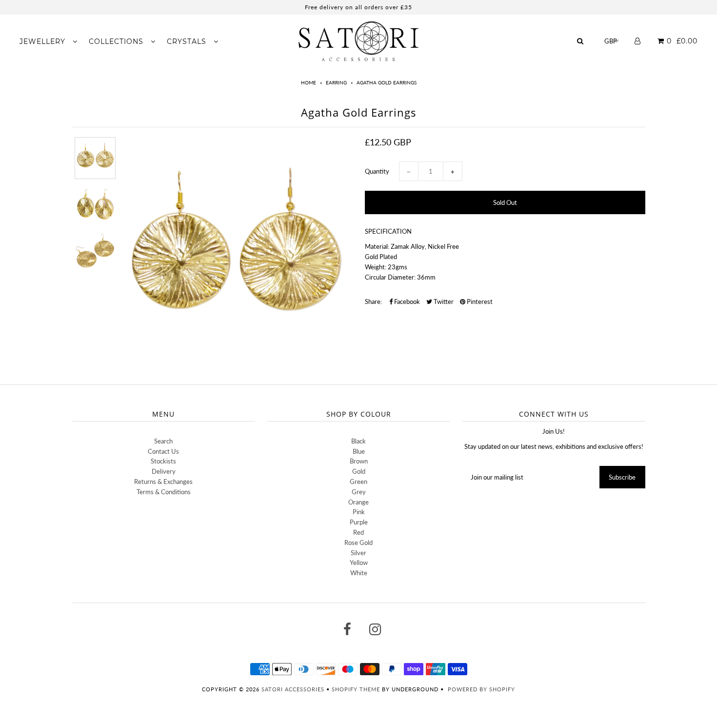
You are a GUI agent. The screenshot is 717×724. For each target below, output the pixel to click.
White (358, 573)
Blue (359, 451)
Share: (373, 301)
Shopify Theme (356, 689)
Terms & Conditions (164, 492)
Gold (358, 471)
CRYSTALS (188, 41)
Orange (358, 502)
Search (163, 441)
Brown (359, 461)
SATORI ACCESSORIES (292, 689)
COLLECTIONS (117, 41)
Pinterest (479, 301)
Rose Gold (358, 542)
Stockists (163, 461)
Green (358, 481)
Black (358, 441)
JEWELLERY (44, 41)
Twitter (443, 301)
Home (308, 82)
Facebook (406, 301)
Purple (359, 522)
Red (358, 532)
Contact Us (163, 451)
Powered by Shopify (481, 689)
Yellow (359, 562)
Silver (358, 553)
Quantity (377, 171)
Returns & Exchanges (163, 481)
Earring (336, 82)
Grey (359, 492)
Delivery (164, 471)
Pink (359, 512)
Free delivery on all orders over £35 (358, 7)
